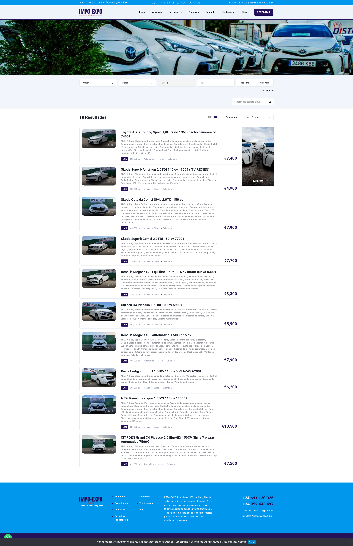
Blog (244, 12)
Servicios (174, 12)
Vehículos (157, 12)
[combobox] (98, 83)
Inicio (142, 12)
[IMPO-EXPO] (90, 12)
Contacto (210, 12)
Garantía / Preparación (121, 518)
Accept (252, 542)
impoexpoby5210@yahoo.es (259, 510)
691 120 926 (258, 497)
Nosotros (194, 12)
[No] (349, 541)
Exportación (121, 503)
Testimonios (228, 12)
